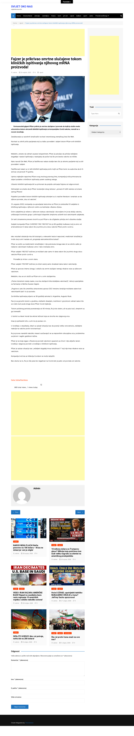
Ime (17, 679)
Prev (16, 512)
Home (19, 16)
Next (79, 512)
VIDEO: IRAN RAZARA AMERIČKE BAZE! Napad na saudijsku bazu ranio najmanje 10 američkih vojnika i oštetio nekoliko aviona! (27, 596)
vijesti (72, 16)
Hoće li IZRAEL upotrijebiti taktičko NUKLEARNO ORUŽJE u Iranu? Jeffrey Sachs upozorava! (66, 595)
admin (15, 72)
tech (59, 16)
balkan (78, 16)
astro (91, 16)
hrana (53, 16)
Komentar (19, 660)
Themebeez (29, 723)
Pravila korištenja (101, 16)
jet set (65, 16)
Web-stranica (16, 697)
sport (85, 16)
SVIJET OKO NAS (22, 6)
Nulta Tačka (15, 380)
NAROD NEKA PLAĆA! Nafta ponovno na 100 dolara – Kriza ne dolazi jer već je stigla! (28, 547)
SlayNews (24, 380)
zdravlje (37, 16)
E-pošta (18, 688)
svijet (54, 545)
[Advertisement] (48, 42)
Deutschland (27, 16)
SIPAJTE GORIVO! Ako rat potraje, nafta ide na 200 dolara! (28, 637)
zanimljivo (45, 16)
